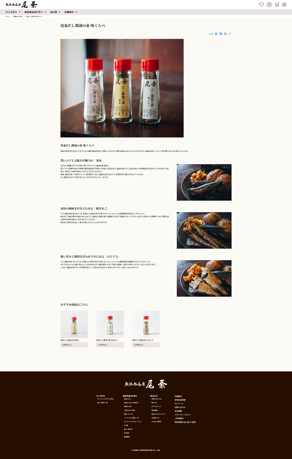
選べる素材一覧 (103, 403)
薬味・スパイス (128, 414)
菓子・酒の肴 (128, 429)
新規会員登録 (180, 399)
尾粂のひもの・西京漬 (131, 403)
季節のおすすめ (18, 16)
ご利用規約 (179, 418)
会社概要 (178, 411)
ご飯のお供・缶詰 (129, 410)
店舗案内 (178, 396)
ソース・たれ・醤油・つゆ (131, 418)
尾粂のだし (127, 399)
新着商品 (127, 437)
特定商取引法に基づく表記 (185, 422)
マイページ (179, 403)
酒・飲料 (126, 433)
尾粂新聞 (154, 410)
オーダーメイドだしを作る (106, 399)
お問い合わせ (180, 407)
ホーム (8, 16)
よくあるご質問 (156, 421)
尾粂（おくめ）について (158, 414)
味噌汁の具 (127, 406)
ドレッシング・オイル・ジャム (132, 421)
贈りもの (154, 403)
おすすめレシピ (156, 406)
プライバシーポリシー (183, 414)
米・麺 (126, 425)
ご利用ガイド (155, 418)
